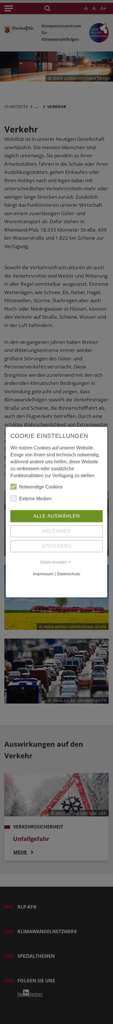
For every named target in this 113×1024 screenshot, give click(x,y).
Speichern (56, 546)
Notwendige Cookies (40, 486)
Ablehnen (57, 531)
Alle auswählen (56, 516)
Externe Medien (35, 498)
